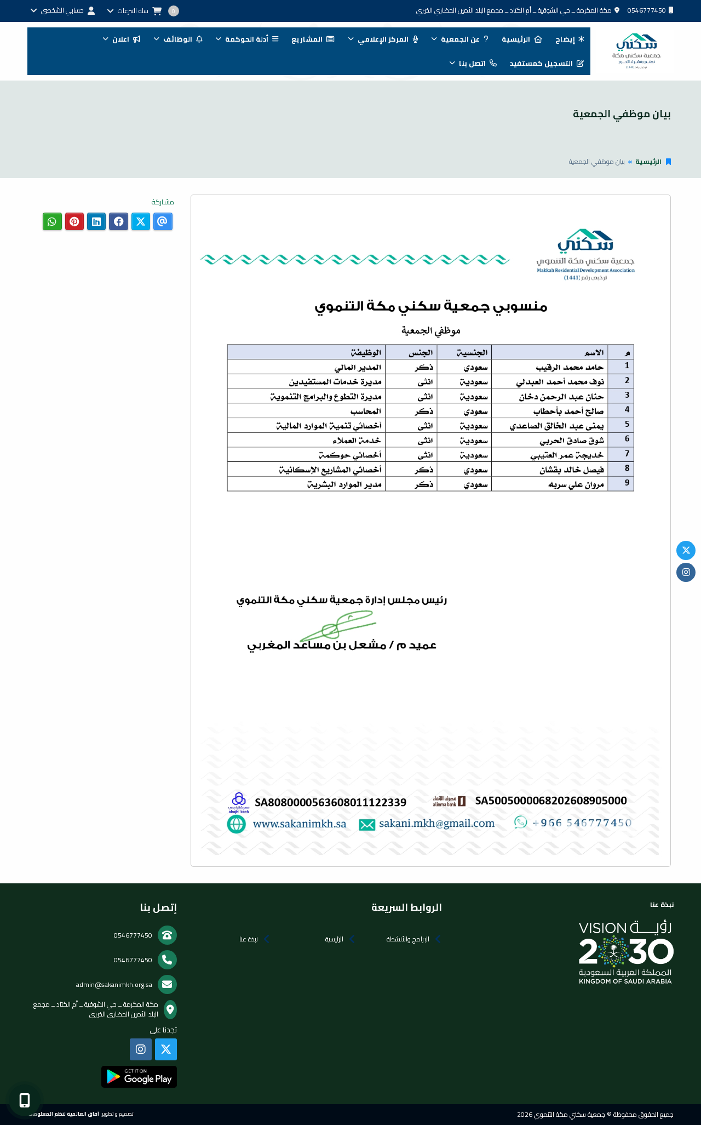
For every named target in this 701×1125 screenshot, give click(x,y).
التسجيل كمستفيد (541, 63)
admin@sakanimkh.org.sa (114, 984)
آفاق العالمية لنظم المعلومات (63, 1113)
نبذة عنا (248, 939)
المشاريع (307, 38)
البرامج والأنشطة (408, 939)
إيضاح (565, 38)
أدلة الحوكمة (246, 38)
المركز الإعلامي (383, 38)
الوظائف (177, 38)
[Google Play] (138, 1077)
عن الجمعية (460, 38)
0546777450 (647, 10)
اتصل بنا (472, 63)
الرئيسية (516, 38)
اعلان (120, 38)
